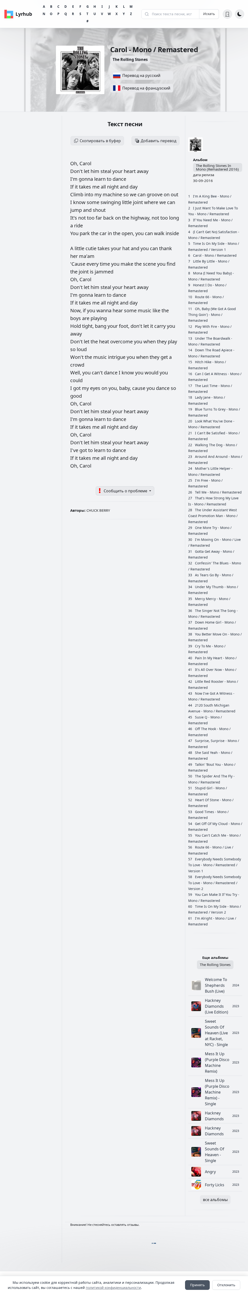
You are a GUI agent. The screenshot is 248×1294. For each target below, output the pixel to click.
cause (139, 388)
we (134, 194)
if (85, 310)
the (126, 217)
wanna (104, 310)
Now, (76, 310)
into (89, 194)
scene (150, 264)
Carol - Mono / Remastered (215, 255)
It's (74, 217)
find (171, 264)
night (113, 186)
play (172, 341)
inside (172, 233)
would (152, 372)
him (96, 171)
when (150, 341)
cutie (91, 248)
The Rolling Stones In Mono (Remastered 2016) (217, 167)
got (77, 388)
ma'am (86, 256)
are (86, 318)
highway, (141, 217)
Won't (77, 357)
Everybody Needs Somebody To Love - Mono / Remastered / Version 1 (214, 865)
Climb (77, 194)
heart (130, 171)
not (82, 217)
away (142, 171)
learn (100, 179)
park (85, 233)
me (96, 186)
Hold (76, 326)
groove (155, 194)
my (98, 194)
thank (165, 248)
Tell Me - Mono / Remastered (218, 492)
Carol (85, 163)
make (127, 264)
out (174, 194)
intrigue (117, 357)
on (167, 194)
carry (160, 326)
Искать (209, 13)
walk (160, 233)
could (76, 380)
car (104, 233)
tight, (88, 326)
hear (118, 310)
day (134, 186)
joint (138, 202)
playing (99, 318)
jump (76, 210)
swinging (111, 202)
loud (82, 349)
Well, (76, 372)
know (80, 202)
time (105, 264)
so (126, 194)
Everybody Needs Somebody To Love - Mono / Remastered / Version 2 (214, 882)
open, (128, 233)
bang (101, 326)
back (109, 217)
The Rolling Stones (130, 59)
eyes (95, 388)
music (145, 310)
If (72, 186)
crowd (77, 365)
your (118, 171)
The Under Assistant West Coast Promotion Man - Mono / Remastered (213, 516)
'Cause (78, 264)
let (87, 171)
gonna (86, 179)
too (91, 217)
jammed (104, 271)
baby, (125, 388)
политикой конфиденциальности (113, 1287)
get (165, 357)
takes (85, 186)
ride (78, 225)
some (94, 202)
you (140, 233)
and (125, 186)
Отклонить (226, 1285)
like (157, 310)
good (76, 396)
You (75, 233)
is (92, 271)
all (104, 186)
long (174, 217)
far (99, 217)
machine (113, 194)
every (93, 264)
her (74, 256)
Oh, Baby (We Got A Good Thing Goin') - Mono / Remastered (212, 314)
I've (74, 450)
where (151, 202)
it (77, 186)
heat (104, 341)
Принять (197, 1285)
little (127, 202)
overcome (122, 341)
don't (137, 326)
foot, (125, 326)
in (110, 233)
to (110, 179)
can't (98, 372)
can (142, 194)
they (162, 341)
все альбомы (215, 1199)
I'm (74, 179)
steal (106, 171)
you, (113, 388)
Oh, (74, 163)
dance (119, 179)
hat (126, 248)
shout (99, 210)
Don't (77, 171)
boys (76, 318)
